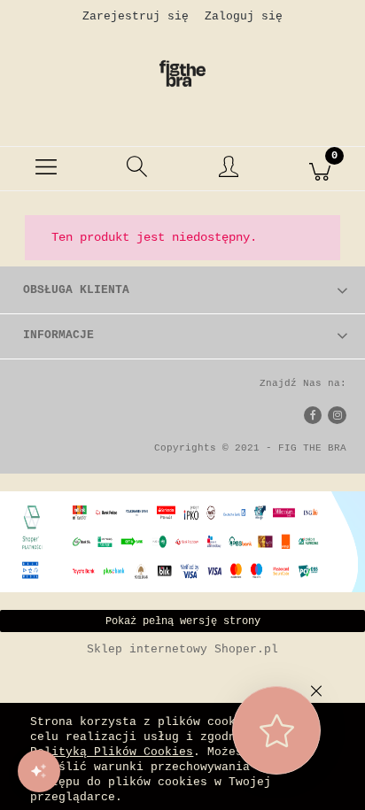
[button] (45, 169)
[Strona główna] (182, 73)
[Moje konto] (228, 172)
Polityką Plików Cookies (111, 752)
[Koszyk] (319, 169)
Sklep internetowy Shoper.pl (182, 649)
